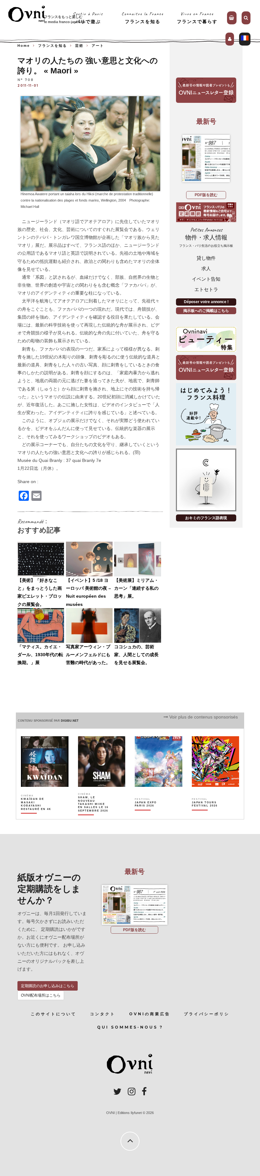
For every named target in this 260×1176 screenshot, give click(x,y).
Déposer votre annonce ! (206, 302)
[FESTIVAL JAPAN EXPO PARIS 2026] (150, 815)
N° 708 (25, 80)
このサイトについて (53, 1013)
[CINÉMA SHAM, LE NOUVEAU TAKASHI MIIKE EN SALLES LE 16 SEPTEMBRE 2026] (93, 815)
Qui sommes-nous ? (130, 1027)
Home (23, 45)
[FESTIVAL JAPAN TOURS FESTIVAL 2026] (207, 815)
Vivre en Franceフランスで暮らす (197, 17)
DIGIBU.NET (70, 720)
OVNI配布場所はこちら (41, 995)
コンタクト (102, 1013)
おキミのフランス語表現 (206, 518)
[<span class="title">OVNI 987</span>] (206, 158)
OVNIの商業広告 (149, 1013)
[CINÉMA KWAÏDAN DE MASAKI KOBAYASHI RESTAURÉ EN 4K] (36, 815)
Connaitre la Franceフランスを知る (142, 17)
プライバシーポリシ (207, 1013)
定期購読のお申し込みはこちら (47, 986)
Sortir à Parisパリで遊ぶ (88, 17)
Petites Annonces (206, 237)
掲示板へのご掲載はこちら (206, 310)
